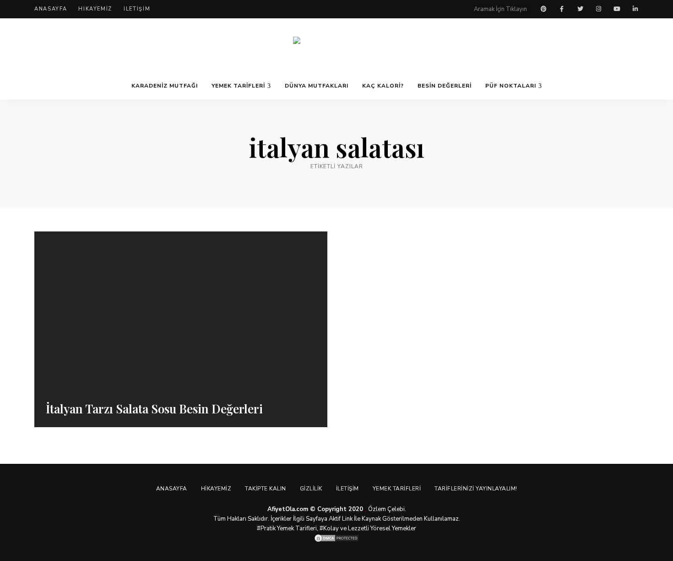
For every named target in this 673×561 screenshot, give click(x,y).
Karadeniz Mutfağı (164, 85)
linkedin (635, 9)
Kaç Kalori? (383, 85)
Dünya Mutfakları (316, 85)
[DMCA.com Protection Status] (336, 538)
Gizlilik (311, 488)
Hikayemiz (95, 9)
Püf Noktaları (510, 85)
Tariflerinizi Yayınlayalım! (475, 488)
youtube (617, 9)
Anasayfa (50, 9)
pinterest (543, 9)
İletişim (137, 9)
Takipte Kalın (265, 488)
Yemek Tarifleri (238, 85)
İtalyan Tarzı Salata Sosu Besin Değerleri (154, 409)
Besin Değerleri (445, 85)
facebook (562, 9)
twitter (580, 9)
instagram (598, 9)
